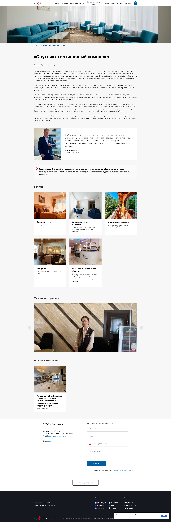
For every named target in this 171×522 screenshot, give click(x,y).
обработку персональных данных (122, 470)
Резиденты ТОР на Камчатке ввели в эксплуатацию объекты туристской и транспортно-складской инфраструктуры (49, 401)
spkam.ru (50, 441)
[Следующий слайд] (141, 328)
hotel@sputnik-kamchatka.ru (57, 436)
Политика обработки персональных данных (104, 518)
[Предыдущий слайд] (29, 328)
